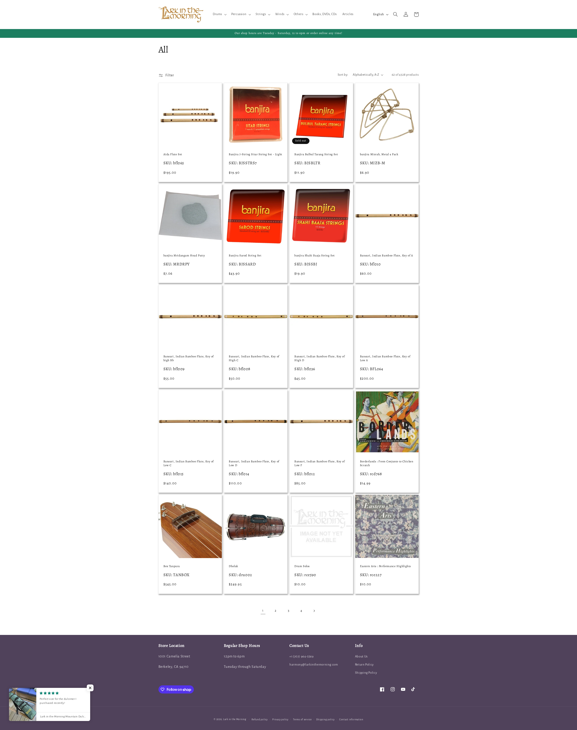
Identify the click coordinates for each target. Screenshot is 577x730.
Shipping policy (325, 719)
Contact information (351, 719)
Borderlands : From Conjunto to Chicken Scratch (386, 463)
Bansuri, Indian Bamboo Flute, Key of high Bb (188, 358)
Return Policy (364, 664)
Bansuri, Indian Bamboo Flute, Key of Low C (188, 463)
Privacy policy (280, 719)
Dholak (233, 566)
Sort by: (343, 74)
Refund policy (260, 719)
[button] (219, 14)
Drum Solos (302, 566)
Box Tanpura (171, 566)
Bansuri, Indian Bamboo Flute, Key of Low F (319, 463)
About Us (361, 656)
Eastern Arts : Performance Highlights (385, 566)
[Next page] (314, 611)
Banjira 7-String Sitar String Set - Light (255, 154)
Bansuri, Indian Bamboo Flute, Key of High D (319, 358)
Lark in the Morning (234, 719)
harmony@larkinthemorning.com (313, 664)
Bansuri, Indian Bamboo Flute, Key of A (386, 255)
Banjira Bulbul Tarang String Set (316, 154)
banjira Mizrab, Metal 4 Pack (379, 154)
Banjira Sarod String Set (245, 255)
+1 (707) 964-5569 (301, 656)
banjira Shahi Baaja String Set (314, 255)
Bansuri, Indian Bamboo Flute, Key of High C (254, 358)
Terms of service (302, 719)
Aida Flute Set (172, 154)
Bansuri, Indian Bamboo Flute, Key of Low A (385, 358)
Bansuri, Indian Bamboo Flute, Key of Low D (254, 463)
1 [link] (263, 610)
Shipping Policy (366, 672)
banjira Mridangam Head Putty (184, 255)
